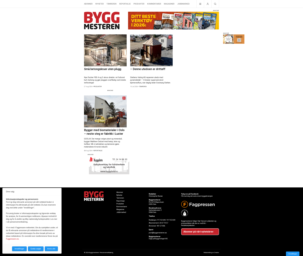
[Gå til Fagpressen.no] (199, 204)
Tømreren (111, 4)
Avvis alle (51, 249)
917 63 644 (161, 220)
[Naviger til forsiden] (102, 21)
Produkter (139, 4)
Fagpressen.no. (12, 239)
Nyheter (99, 4)
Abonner (88, 4)
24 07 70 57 (163, 223)
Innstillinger (292, 254)
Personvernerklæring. (107, 252)
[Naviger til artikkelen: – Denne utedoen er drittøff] (151, 50)
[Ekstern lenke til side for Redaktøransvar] (199, 213)
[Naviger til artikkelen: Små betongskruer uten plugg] (105, 50)
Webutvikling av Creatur (211, 252)
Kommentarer (154, 4)
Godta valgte (35, 249)
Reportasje (125, 4)
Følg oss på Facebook (189, 194)
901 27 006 (161, 226)
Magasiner (169, 4)
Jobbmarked (183, 4)
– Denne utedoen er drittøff (147, 69)
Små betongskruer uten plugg (102, 69)
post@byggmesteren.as (158, 233)
